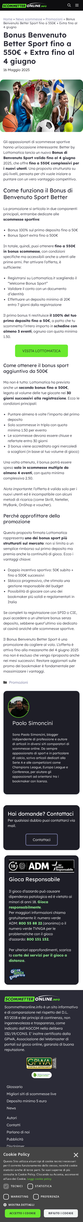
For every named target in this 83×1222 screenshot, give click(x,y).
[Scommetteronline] (24, 5)
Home (7, 19)
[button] (69, 5)
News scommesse (29, 19)
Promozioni (54, 19)
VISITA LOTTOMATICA (41, 351)
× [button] (76, 1155)
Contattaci (41, 839)
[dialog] (41, 1184)
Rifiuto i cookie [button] (60, 1213)
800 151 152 (37, 939)
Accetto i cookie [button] (23, 1213)
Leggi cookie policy (39, 1179)
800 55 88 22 (30, 923)
